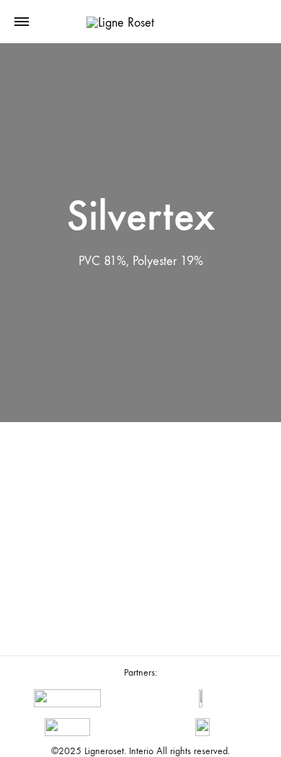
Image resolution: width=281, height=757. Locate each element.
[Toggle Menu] (21, 22)
